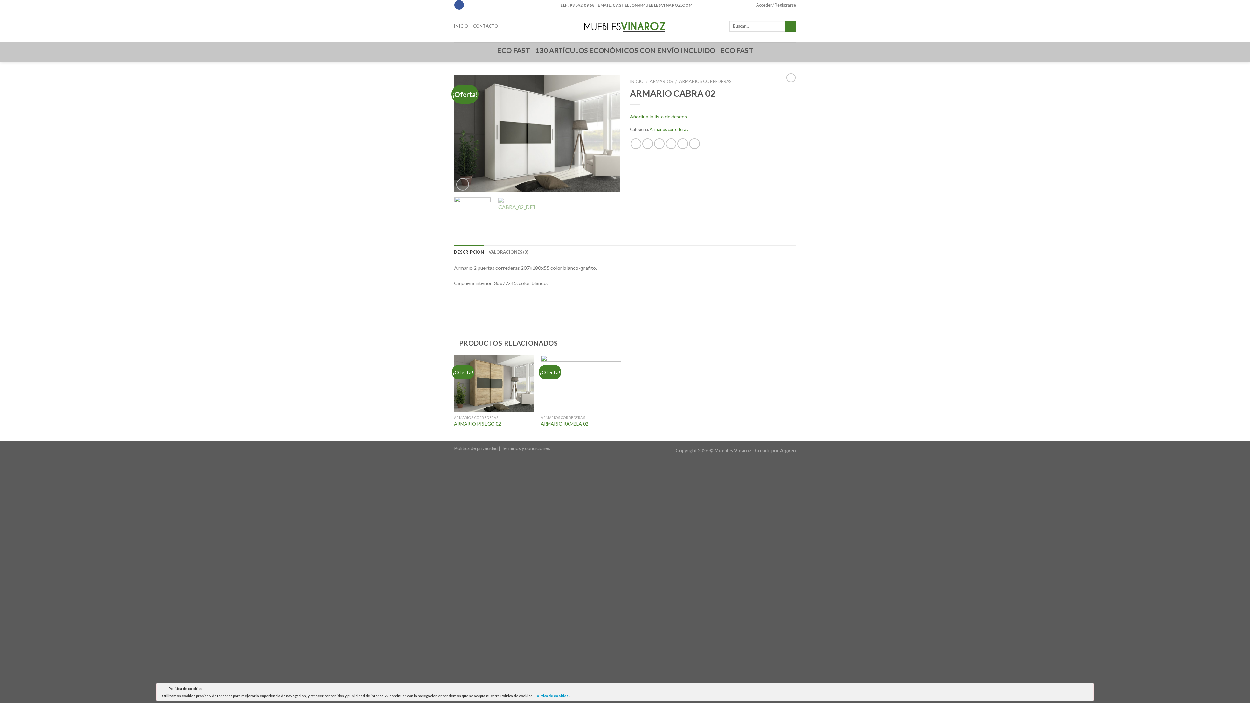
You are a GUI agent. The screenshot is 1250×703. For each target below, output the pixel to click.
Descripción (469, 252)
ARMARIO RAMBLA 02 (564, 424)
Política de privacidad (476, 448)
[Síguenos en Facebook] (459, 5)
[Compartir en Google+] (682, 143)
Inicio (461, 26)
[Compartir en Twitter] (647, 143)
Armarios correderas (705, 81)
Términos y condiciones (525, 448)
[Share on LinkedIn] (694, 143)
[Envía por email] (659, 143)
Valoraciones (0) (508, 252)
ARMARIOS (661, 81)
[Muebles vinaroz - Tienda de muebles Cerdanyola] (625, 26)
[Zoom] (462, 184)
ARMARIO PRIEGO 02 (477, 424)
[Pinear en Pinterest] (671, 143)
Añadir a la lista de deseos (658, 116)
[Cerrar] (1088, 689)
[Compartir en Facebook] (636, 143)
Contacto (485, 26)
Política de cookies (551, 695)
